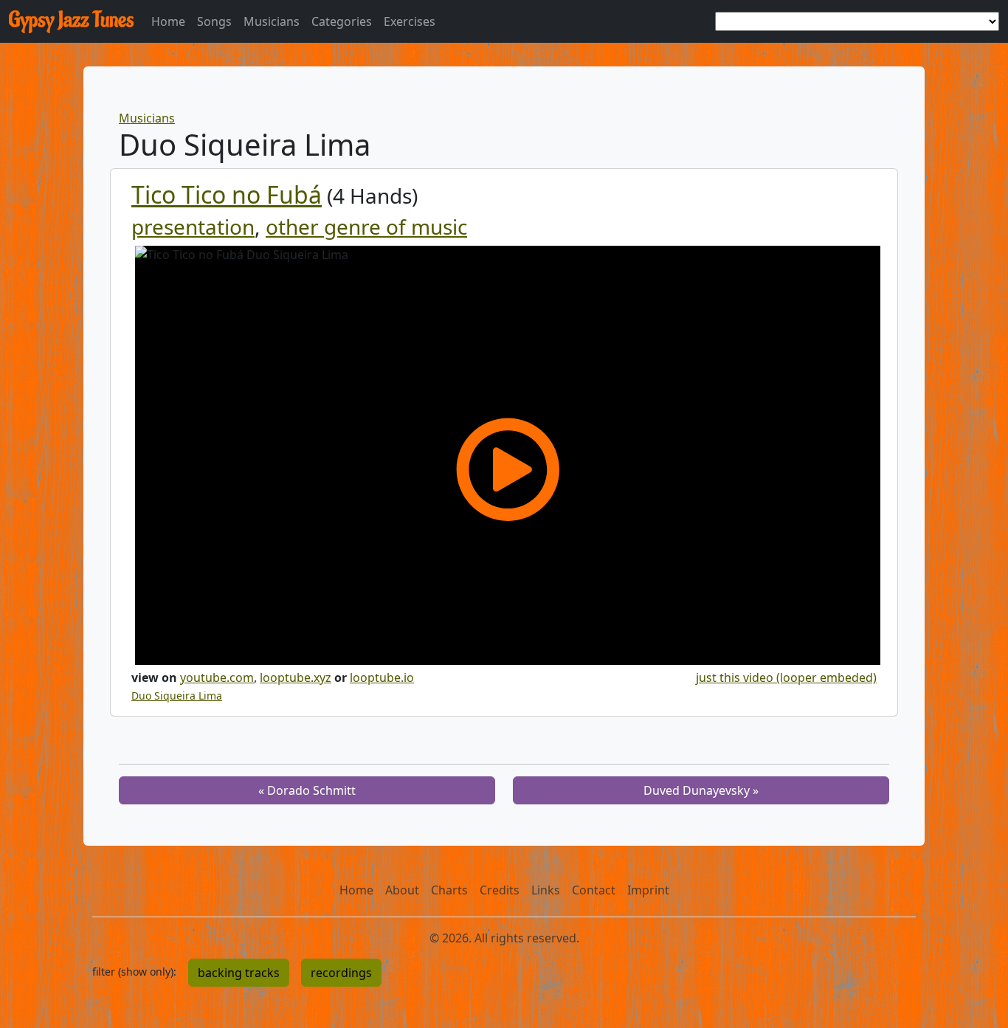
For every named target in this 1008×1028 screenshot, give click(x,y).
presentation (193, 227)
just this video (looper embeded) (786, 677)
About (402, 890)
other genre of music (366, 227)
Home (168, 21)
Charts (449, 890)
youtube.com (217, 677)
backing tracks (239, 973)
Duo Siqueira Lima (176, 696)
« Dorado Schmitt (307, 790)
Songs (214, 21)
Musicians (272, 21)
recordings (341, 973)
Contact (593, 890)
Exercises (409, 21)
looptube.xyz (295, 677)
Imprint (648, 890)
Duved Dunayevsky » (701, 790)
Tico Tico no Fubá (226, 194)
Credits (499, 890)
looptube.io (382, 677)
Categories (341, 21)
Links (545, 890)
